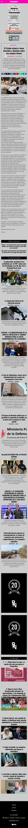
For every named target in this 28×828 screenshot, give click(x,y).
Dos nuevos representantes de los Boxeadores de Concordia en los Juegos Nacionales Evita (14, 251)
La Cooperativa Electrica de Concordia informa (14, 302)
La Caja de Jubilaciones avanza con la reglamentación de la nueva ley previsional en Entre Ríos (14, 377)
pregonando (10, 56)
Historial (14, 807)
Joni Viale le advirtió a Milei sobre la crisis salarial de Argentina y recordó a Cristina (14, 776)
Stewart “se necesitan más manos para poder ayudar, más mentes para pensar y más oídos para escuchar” (14, 246)
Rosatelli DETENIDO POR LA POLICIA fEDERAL (14, 455)
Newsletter (14, 810)
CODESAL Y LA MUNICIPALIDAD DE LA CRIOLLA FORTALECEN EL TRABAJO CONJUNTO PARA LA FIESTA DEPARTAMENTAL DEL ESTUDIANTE (14, 335)
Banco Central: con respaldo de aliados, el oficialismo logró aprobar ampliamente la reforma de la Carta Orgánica (14, 721)
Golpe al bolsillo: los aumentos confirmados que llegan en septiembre (14, 749)
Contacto (14, 805)
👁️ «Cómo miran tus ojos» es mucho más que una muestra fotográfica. (14, 664)
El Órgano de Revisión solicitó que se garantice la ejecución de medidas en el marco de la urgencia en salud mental (14, 418)
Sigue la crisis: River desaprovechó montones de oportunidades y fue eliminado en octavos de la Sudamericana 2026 (14, 692)
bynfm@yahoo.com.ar (14, 820)
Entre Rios (13, 45)
